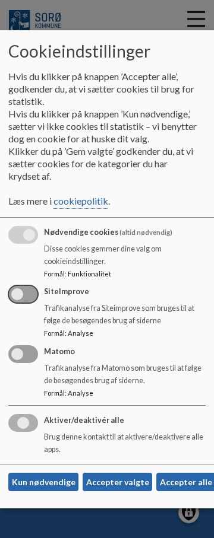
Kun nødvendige (43, 482)
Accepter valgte (117, 482)
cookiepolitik (81, 200)
